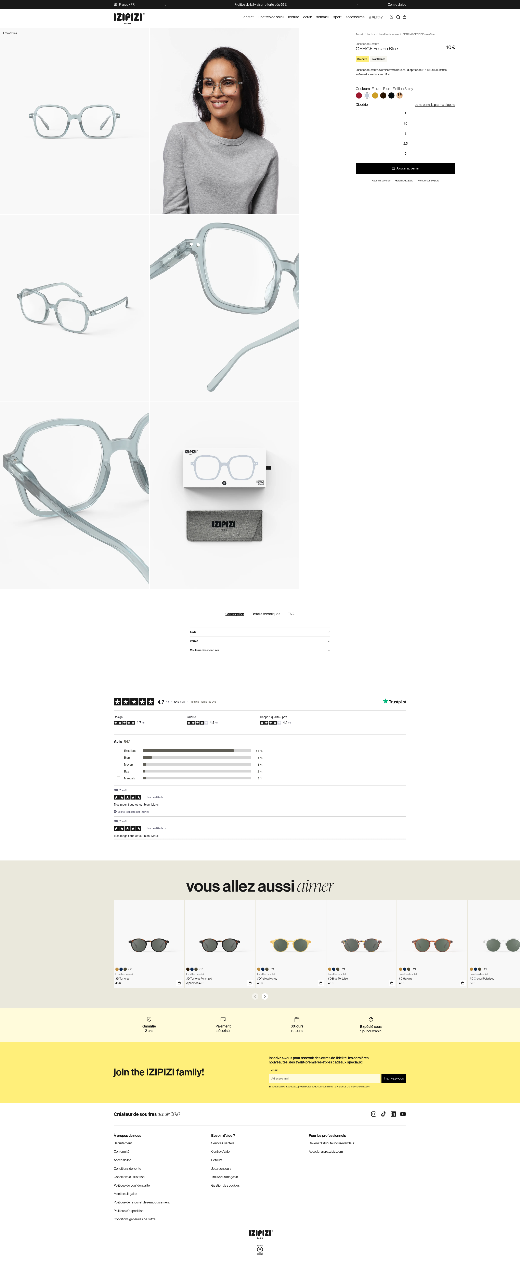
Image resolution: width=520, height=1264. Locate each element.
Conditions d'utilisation (129, 1177)
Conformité (121, 1151)
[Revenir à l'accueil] (129, 17)
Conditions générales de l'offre (135, 1219)
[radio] (359, 95)
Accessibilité (122, 1160)
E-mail (273, 1070)
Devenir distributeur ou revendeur (331, 1143)
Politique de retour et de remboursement (142, 1202)
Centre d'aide (397, 5)
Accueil (359, 34)
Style (193, 632)
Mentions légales (125, 1194)
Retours (216, 1160)
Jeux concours (221, 1169)
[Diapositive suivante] (357, 4)
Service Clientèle (222, 1143)
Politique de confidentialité (132, 1185)
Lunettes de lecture (389, 34)
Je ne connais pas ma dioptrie (435, 105)
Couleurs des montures (204, 650)
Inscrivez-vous (394, 1078)
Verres (194, 641)
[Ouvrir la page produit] (250, 983)
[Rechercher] (398, 17)
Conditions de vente (127, 1169)
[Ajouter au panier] (179, 983)
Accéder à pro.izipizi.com (326, 1151)
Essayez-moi (10, 33)
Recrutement (123, 1143)
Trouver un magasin (224, 1177)
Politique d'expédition (128, 1211)
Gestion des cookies (225, 1185)
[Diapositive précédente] (165, 4)
